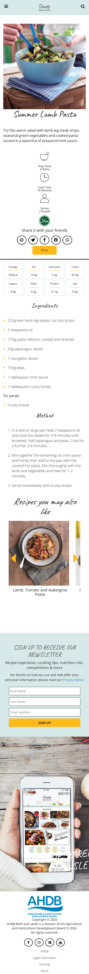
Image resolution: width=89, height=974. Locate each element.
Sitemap (44, 964)
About (45, 971)
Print (44, 250)
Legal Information (44, 958)
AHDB (45, 951)
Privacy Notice (73, 680)
